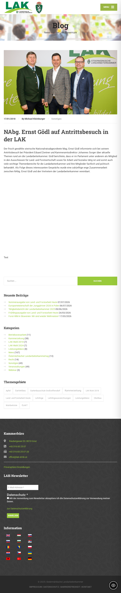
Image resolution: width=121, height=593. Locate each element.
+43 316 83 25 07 (17, 446)
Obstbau (97, 398)
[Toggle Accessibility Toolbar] (113, 585)
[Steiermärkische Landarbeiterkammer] (25, 7)
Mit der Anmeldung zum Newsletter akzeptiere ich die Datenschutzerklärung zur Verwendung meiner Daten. (58, 500)
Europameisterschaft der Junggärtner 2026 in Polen (34, 305)
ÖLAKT (25, 405)
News (11, 352)
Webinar (13, 370)
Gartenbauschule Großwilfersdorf (45, 390)
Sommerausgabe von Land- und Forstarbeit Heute (33, 302)
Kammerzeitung (16, 338)
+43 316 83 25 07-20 (19, 451)
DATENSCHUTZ (51, 587)
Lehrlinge (39, 398)
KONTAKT (87, 587)
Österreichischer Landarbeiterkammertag (29, 356)
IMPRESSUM (35, 587)
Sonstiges (56, 119)
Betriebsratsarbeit (17, 335)
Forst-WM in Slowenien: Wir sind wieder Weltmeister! (34, 316)
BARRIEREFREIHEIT (70, 587)
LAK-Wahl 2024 (16, 345)
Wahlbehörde (11, 405)
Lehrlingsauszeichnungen (59, 398)
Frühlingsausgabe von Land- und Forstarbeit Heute (33, 312)
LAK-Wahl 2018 (16, 342)
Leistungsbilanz (16, 349)
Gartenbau (20, 390)
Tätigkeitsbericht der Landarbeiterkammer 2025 (32, 309)
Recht (11, 359)
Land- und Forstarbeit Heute (18, 398)
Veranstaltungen (17, 366)
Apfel (8, 390)
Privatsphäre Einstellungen (17, 467)
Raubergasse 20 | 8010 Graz (23, 441)
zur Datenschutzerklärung (19, 508)
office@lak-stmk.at (18, 457)
